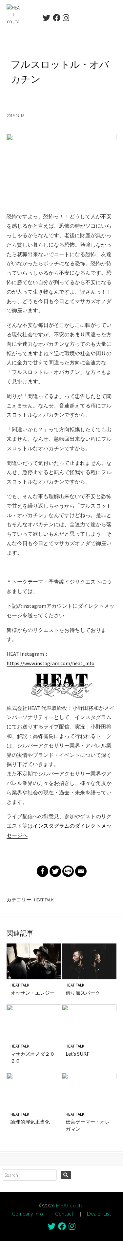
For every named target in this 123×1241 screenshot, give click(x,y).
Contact (64, 1214)
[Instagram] (66, 19)
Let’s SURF (78, 1054)
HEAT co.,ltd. (70, 1205)
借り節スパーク (83, 993)
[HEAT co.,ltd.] (13, 18)
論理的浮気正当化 (30, 1122)
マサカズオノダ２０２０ (32, 1057)
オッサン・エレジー (32, 993)
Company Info (27, 1214)
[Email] (81, 871)
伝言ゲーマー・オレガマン (88, 1125)
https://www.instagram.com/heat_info (50, 663)
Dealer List (99, 1214)
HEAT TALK (44, 900)
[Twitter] (46, 19)
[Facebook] (56, 19)
